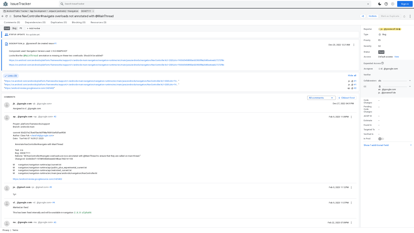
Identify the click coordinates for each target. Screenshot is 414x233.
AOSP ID (368, 116)
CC (365, 86)
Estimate (368, 120)
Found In (368, 125)
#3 (50, 187)
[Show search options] (368, 4)
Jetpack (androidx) (57, 11)
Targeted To (369, 129)
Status (367, 52)
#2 (355, 88)
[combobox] (215, 4)
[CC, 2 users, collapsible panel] (394, 86)
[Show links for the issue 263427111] (93, 11)
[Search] (62, 4)
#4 (53, 202)
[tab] (11, 22)
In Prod (367, 139)
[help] (386, 4)
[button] (387, 34)
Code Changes (368, 101)
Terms (15, 230)
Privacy (6, 230)
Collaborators (370, 81)
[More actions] (410, 16)
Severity (367, 46)
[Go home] (3, 16)
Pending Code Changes (368, 109)
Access (367, 57)
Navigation (73, 11)
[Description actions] (353, 44)
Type (366, 34)
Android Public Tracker (17, 11)
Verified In (368, 134)
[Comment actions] (351, 116)
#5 (54, 222)
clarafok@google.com (42, 135)
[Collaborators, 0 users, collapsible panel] (394, 80)
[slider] (361, 126)
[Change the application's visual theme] (379, 4)
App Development (38, 11)
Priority (367, 40)
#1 (55, 43)
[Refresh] (6, 16)
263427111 (86, 11)
